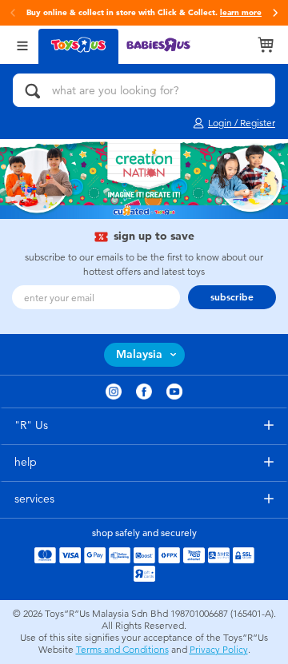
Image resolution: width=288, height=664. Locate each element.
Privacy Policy (219, 649)
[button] (275, 12)
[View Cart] (265, 44)
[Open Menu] (22, 44)
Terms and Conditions (122, 649)
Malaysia (139, 354)
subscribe (232, 297)
